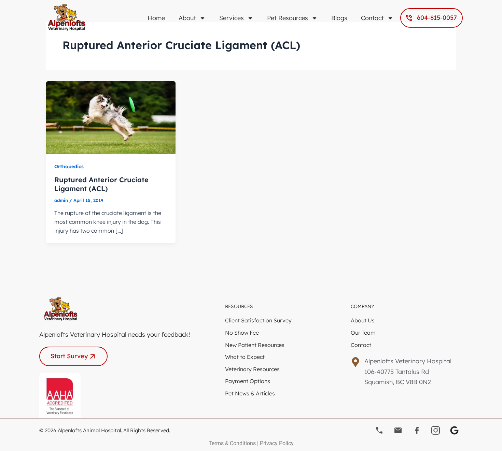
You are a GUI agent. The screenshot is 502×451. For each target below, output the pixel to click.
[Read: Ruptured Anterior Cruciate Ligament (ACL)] (111, 116)
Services (231, 18)
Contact (372, 18)
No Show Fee (242, 332)
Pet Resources (287, 18)
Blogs (339, 18)
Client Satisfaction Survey (258, 320)
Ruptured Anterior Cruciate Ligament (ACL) (101, 184)
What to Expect (245, 356)
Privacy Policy (277, 443)
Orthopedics (69, 166)
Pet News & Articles (250, 393)
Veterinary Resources (252, 369)
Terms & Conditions (232, 443)
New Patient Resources (254, 344)
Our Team (363, 332)
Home (156, 18)
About (187, 18)
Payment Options (247, 381)
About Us (363, 320)
